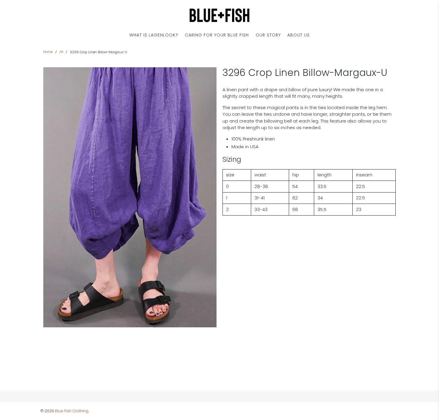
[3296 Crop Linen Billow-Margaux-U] (130, 197)
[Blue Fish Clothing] (219, 15)
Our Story (268, 35)
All (61, 52)
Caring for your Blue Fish (217, 35)
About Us (298, 35)
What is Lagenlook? (153, 35)
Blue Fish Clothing (71, 410)
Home (48, 52)
